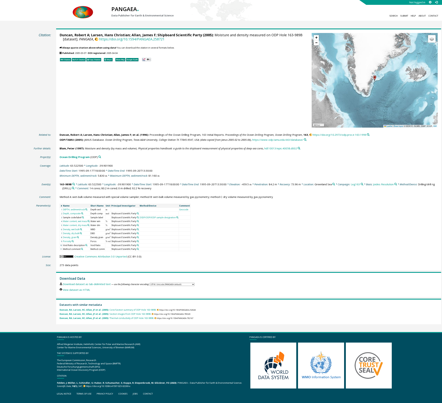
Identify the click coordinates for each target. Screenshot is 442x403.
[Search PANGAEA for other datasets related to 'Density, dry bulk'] (81, 233)
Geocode (183, 209)
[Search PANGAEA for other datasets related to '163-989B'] (73, 184)
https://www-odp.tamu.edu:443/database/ (277, 139)
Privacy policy (105, 393)
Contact (433, 15)
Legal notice (64, 393)
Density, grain (69, 237)
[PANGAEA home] (83, 9)
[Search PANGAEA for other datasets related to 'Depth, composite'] (82, 213)
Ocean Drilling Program (75, 157)
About (422, 15)
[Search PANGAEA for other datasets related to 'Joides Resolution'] (395, 184)
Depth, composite (72, 213)
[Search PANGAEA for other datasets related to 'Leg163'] (362, 184)
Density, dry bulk (71, 233)
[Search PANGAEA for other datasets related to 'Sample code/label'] (83, 217)
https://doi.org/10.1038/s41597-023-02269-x (108, 386)
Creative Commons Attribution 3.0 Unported (100, 256)
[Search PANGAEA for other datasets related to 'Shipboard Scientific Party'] (138, 213)
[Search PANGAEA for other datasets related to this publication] (368, 134)
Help (413, 15)
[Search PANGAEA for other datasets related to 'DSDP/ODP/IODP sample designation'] (177, 217)
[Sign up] (430, 2)
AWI (435, 126)
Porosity (67, 241)
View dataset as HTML (76, 289)
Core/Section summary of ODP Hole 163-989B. (108, 309)
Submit (404, 15)
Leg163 (355, 184)
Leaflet (389, 126)
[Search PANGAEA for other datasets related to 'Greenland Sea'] (333, 184)
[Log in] (436, 2)
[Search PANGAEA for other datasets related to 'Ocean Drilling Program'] (99, 157)
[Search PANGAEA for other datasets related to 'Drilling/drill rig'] (73, 188)
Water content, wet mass (75, 221)
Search (393, 15)
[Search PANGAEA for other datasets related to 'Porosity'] (73, 241)
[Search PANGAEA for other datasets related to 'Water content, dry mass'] (88, 225)
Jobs (135, 393)
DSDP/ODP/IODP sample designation (158, 217)
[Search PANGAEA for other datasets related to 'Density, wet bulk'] (81, 229)
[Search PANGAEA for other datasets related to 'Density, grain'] (78, 237)
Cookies (123, 393)
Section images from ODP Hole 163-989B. (105, 314)
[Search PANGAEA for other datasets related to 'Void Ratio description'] (86, 245)
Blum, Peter (67, 148)
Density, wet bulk (71, 229)
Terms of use (84, 393)
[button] (374, 78)
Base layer (398, 126)
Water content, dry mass (75, 225)
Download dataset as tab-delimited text (87, 284)
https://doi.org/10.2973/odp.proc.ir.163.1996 (339, 134)
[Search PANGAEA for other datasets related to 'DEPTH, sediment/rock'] (86, 209)
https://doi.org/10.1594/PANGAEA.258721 (131, 39)
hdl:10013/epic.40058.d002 (280, 148)
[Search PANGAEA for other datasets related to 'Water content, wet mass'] (89, 221)
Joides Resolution (383, 184)
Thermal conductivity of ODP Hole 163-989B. (107, 318)
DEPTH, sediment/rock (74, 209)
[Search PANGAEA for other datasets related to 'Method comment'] (82, 249)
